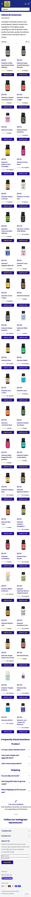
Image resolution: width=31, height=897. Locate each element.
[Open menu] (2, 3)
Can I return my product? (11, 763)
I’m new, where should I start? (13, 750)
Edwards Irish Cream (6, 392)
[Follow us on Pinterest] (8, 875)
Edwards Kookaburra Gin (22, 624)
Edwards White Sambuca (6, 590)
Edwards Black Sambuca (22, 131)
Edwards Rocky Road (22, 163)
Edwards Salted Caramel (6, 198)
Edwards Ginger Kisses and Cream (7, 657)
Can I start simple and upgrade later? (10, 756)
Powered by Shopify (7, 893)
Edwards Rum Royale (21, 558)
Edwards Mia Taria (5, 523)
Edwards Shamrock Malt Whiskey (6, 231)
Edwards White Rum (22, 329)
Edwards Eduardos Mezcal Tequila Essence (23, 591)
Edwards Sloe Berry (21, 689)
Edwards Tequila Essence (7, 689)
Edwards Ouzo (22, 391)
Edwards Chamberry (5, 558)
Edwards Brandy (22, 656)
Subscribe (7, 862)
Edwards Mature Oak (7, 624)
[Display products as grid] (26, 41)
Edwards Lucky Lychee (22, 264)
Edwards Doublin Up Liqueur (23, 424)
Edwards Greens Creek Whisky (22, 456)
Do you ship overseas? (10, 776)
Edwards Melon (22, 360)
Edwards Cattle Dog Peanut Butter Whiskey (7, 65)
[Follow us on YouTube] (11, 875)
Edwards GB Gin (6, 720)
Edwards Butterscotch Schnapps (6, 164)
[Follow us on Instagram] (5, 875)
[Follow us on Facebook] (2, 875)
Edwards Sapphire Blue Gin (7, 264)
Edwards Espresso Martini (22, 491)
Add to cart (8, 75)
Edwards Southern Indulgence (21, 524)
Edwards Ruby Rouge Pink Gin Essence (6, 457)
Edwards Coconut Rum (23, 198)
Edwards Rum (6, 360)
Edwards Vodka (6, 130)
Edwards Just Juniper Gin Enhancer (21, 722)
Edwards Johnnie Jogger (23, 99)
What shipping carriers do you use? (13, 791)
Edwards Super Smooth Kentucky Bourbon (23, 65)
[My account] (25, 4)
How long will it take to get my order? (13, 782)
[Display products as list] (29, 41)
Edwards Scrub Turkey (6, 297)
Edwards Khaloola (23, 296)
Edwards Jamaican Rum (6, 424)
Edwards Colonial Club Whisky (23, 230)
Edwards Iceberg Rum (7, 491)
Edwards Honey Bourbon (6, 329)
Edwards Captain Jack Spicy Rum (7, 99)
